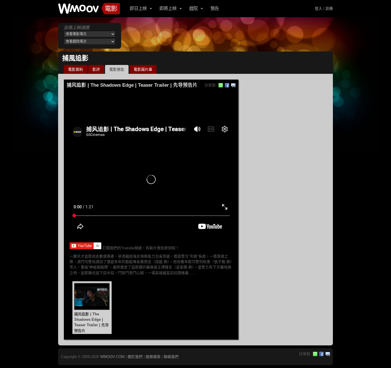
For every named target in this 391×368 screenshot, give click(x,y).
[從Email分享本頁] (233, 85)
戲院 (193, 8)
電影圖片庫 (143, 69)
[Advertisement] (228, 36)
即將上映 (168, 8)
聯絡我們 (171, 357)
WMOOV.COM (112, 357)
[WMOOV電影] (89, 8)
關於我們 (135, 357)
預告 (214, 8)
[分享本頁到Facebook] (227, 85)
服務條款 (153, 357)
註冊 (329, 8)
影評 (96, 69)
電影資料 (75, 69)
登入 (318, 8)
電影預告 (116, 69)
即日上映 (138, 8)
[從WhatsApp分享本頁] (220, 85)
